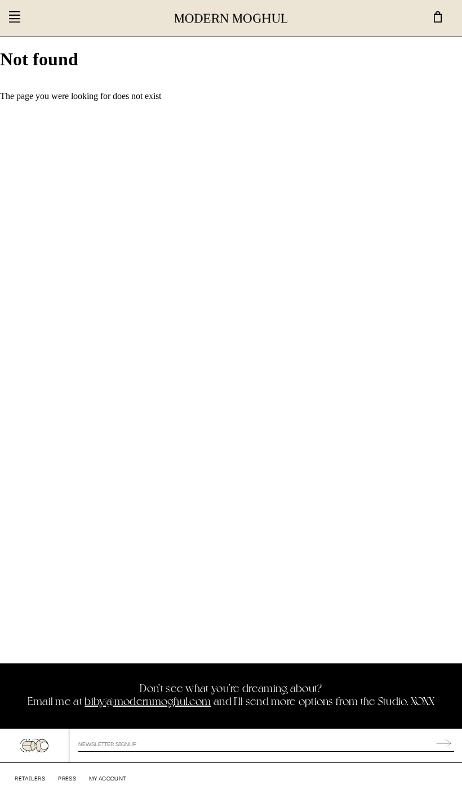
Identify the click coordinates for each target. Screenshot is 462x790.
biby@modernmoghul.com (148, 700)
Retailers (30, 778)
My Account (107, 778)
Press (67, 778)
